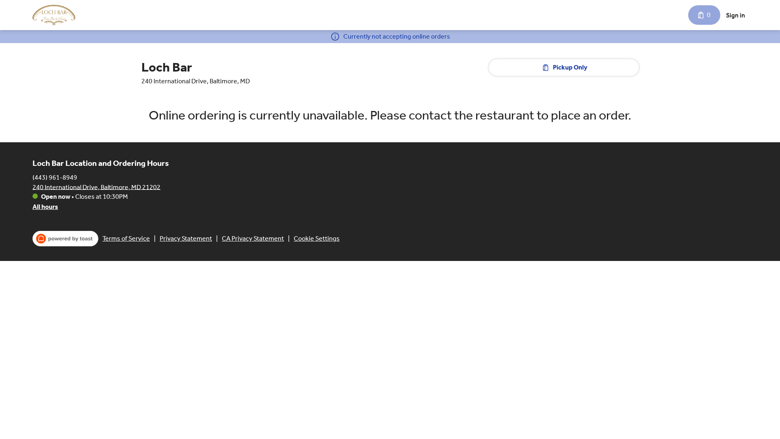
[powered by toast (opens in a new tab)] (65, 238)
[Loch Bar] (53, 15)
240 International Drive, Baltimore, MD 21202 (96, 187)
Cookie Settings (317, 238)
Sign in (735, 15)
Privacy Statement (186, 238)
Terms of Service (126, 238)
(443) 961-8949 (54, 177)
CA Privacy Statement (253, 238)
